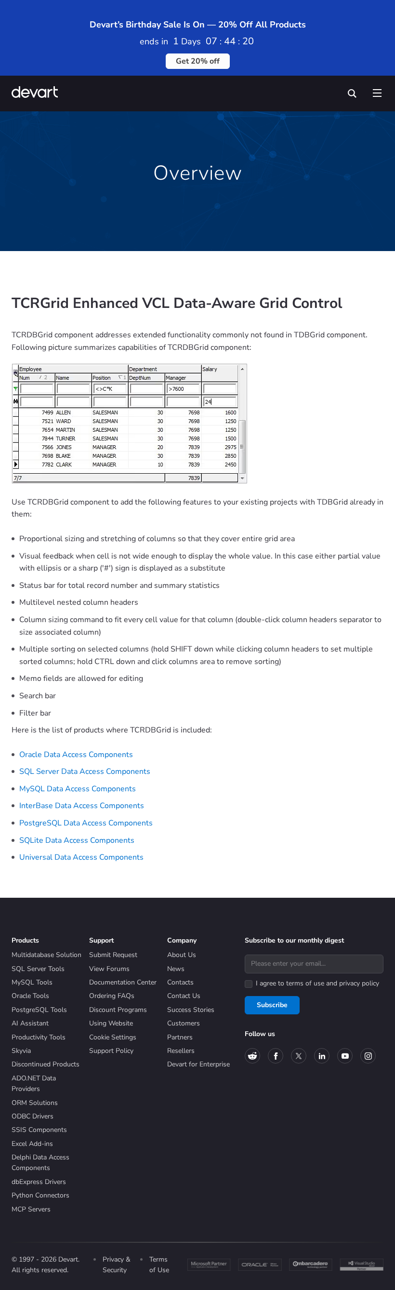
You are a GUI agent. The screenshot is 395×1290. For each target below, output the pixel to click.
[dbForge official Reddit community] (252, 1056)
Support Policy (111, 1050)
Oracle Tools (30, 995)
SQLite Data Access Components (76, 840)
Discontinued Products (45, 1064)
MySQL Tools (32, 982)
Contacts (180, 982)
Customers (183, 1023)
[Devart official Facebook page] (275, 1056)
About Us (181, 954)
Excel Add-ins (32, 1143)
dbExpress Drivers (39, 1181)
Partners (180, 1037)
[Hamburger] (376, 91)
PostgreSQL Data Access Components (86, 823)
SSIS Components (39, 1129)
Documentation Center (123, 982)
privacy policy (359, 983)
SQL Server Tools (38, 968)
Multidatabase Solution (46, 954)
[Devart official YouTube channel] (345, 1056)
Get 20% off (198, 61)
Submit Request (113, 954)
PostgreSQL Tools (39, 1009)
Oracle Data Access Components (76, 754)
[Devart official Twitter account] (298, 1056)
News (175, 968)
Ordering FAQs (111, 995)
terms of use (305, 983)
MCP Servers (31, 1209)
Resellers (181, 1050)
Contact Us (183, 995)
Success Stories (190, 1009)
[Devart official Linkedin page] (321, 1056)
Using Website (111, 1023)
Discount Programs (118, 1009)
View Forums (109, 968)
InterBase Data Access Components (81, 805)
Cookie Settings (112, 1037)
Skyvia (21, 1050)
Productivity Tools (39, 1037)
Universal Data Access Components (81, 857)
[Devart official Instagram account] (368, 1056)
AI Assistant (30, 1023)
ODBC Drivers (32, 1116)
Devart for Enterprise (198, 1064)
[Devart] (38, 93)
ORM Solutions (35, 1102)
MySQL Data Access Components (77, 789)
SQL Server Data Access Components (84, 771)
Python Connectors (40, 1195)
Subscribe (272, 1005)
